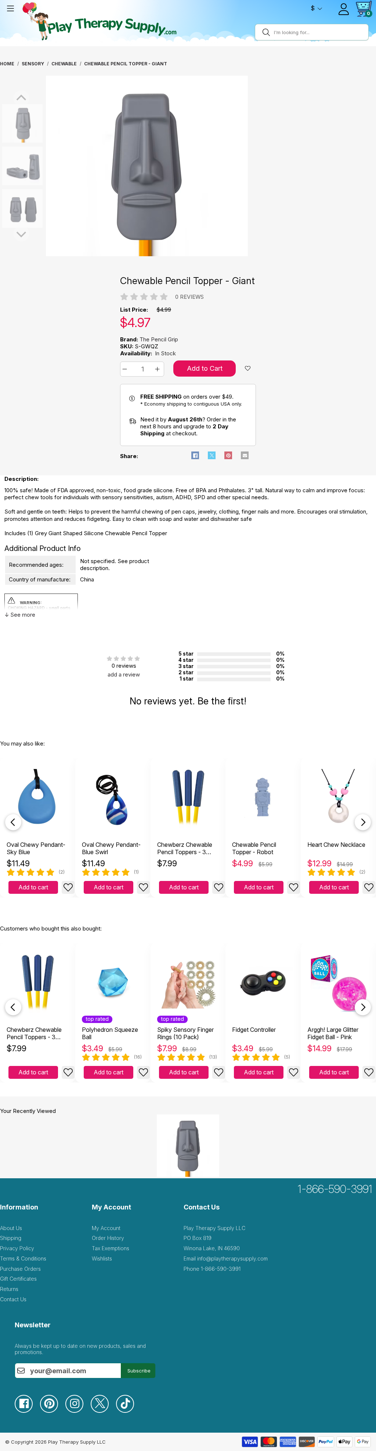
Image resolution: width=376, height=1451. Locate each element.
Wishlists (102, 1258)
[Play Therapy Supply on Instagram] (78, 1411)
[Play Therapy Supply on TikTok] (128, 1411)
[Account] (344, 9)
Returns (9, 1289)
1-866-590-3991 (335, 1189)
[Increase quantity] (158, 369)
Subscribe (139, 1371)
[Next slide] (363, 822)
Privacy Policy (17, 1248)
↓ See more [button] (19, 614)
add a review (124, 674)
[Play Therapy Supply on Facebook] (27, 1411)
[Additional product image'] (7, 166)
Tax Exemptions (110, 1248)
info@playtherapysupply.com (232, 1258)
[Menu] (10, 8)
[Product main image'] (7, 123)
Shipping (10, 1238)
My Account (106, 1228)
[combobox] (320, 32)
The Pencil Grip (159, 339)
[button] (125, 369)
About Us (11, 1228)
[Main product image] (147, 254)
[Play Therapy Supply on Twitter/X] (103, 1411)
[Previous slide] (13, 822)
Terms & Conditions (23, 1258)
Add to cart (33, 887)
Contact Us (13, 1299)
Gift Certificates (18, 1279)
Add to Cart (205, 368)
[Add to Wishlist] (68, 887)
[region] (147, 166)
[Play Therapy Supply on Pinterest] (52, 1411)
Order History (108, 1238)
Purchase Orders (20, 1269)
